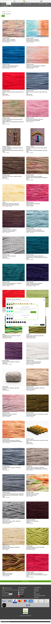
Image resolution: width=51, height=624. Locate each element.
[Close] (36, 305)
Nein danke (25, 317)
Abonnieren (33, 312)
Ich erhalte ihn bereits (25, 315)
